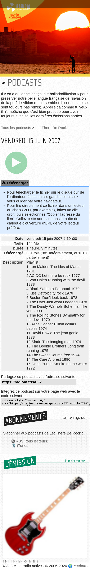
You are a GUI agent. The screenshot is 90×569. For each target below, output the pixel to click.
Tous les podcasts (16, 128)
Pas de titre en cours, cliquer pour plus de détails (45, 3)
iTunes (22, 446)
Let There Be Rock (51, 128)
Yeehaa (80, 566)
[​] (16, 163)
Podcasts (25, 82)
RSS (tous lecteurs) (32, 441)
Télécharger (17, 183)
